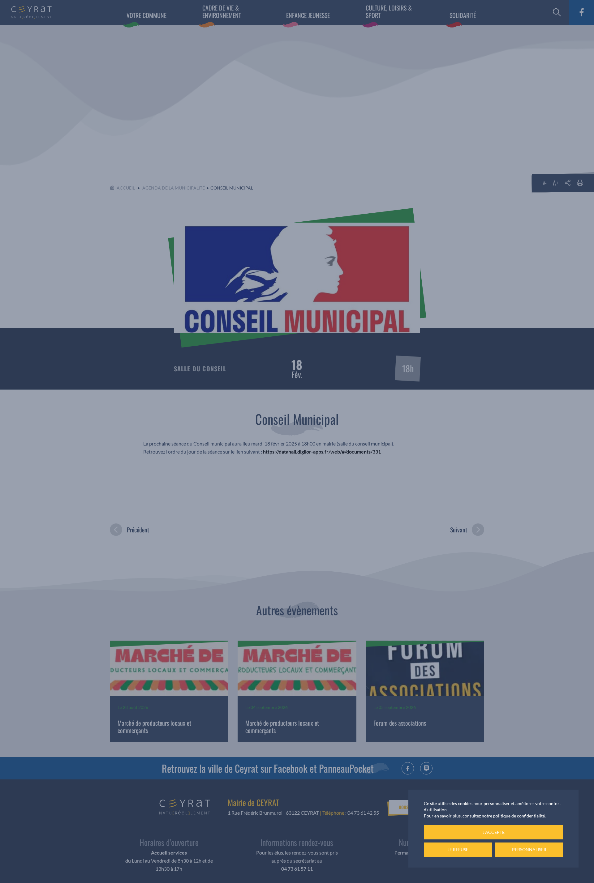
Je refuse (458, 849)
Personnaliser (529, 849)
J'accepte (494, 832)
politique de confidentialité (519, 815)
